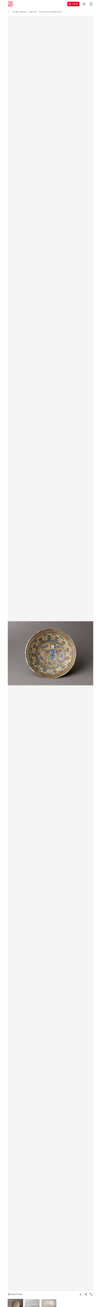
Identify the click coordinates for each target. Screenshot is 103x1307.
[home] (9, 12)
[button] (50, 653)
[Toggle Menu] (91, 4)
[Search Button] (84, 4)
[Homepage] (10, 4)
